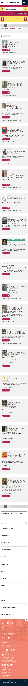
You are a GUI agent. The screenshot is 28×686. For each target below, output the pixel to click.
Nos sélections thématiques (9, 655)
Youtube (4, 643)
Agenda (4, 627)
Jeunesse (4, 631)
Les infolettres (5, 646)
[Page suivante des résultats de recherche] (8, 25)
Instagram (4, 642)
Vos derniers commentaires (9, 661)
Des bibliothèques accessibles (9, 670)
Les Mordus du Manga (7, 660)
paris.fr (2, 680)
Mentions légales (6, 675)
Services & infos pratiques (8, 625)
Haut (26, 619)
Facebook (4, 640)
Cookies (4, 673)
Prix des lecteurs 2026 (7, 657)
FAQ (3, 667)
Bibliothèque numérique (8, 634)
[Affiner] (5, 25)
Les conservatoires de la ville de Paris (9, 682)
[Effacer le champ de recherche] (22, 9)
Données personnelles (12, 673)
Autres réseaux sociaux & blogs (9, 645)
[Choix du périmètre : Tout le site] (2, 9)
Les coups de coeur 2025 (8, 658)
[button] (25, 2)
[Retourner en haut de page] (14, 510)
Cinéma (4, 630)
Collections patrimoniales (8, 633)
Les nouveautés (5, 652)
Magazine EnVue (6, 669)
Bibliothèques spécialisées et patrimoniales (16, 680)
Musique (4, 628)
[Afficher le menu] (2, 2)
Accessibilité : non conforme (7, 683)
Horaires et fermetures (7, 654)
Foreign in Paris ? (6, 672)
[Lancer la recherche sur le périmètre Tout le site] (25, 9)
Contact (7, 667)
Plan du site (5, 676)
